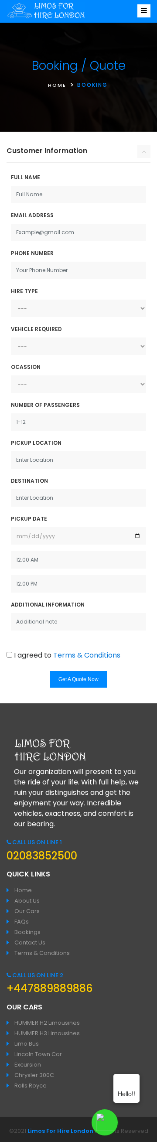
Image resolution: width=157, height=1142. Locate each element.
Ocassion (26, 367)
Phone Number (32, 253)
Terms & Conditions (86, 655)
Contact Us (29, 942)
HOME (57, 85)
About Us (27, 901)
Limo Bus (26, 1044)
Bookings (27, 932)
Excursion (27, 1064)
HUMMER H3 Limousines (47, 1033)
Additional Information (48, 604)
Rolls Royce (30, 1085)
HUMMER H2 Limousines (47, 1023)
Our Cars (27, 911)
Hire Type (24, 291)
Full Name (25, 177)
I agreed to (67, 655)
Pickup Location (36, 443)
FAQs (21, 921)
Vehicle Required (36, 329)
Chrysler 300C (34, 1075)
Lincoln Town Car (38, 1054)
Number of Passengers (45, 405)
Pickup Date (29, 518)
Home (23, 890)
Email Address (32, 215)
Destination (29, 480)
